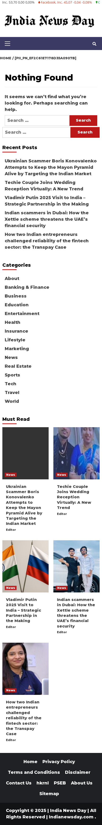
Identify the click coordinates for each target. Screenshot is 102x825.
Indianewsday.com (71, 817)
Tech (10, 383)
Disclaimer (77, 772)
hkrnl (43, 783)
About (12, 278)
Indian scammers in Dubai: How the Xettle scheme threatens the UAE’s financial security (47, 219)
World (12, 401)
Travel (12, 392)
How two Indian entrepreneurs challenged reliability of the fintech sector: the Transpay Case (47, 241)
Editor (11, 530)
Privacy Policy (58, 761)
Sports (12, 375)
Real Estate (18, 366)
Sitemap (49, 793)
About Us (82, 783)
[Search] (94, 44)
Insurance (16, 331)
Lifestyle (15, 340)
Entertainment (22, 313)
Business (16, 296)
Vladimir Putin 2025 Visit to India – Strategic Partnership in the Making (47, 201)
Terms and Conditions (34, 772)
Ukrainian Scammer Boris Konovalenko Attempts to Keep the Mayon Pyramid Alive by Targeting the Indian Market (51, 167)
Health (12, 322)
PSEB (60, 783)
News (11, 357)
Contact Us (19, 783)
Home (30, 761)
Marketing (17, 348)
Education (17, 304)
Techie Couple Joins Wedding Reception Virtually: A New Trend (44, 186)
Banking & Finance (27, 287)
